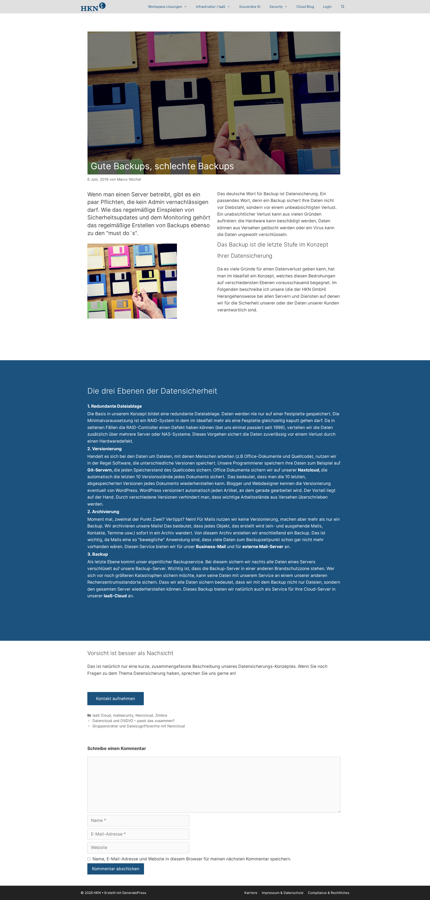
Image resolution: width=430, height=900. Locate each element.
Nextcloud (144, 715)
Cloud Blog (305, 6)
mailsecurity (123, 715)
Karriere (250, 893)
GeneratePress (134, 893)
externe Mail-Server (262, 546)
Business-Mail (211, 546)
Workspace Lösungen (165, 6)
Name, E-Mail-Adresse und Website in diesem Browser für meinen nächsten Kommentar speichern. (191, 858)
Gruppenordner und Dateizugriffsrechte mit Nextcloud (138, 726)
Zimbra (161, 715)
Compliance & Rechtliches (328, 893)
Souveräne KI (249, 6)
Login (327, 6)
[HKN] (93, 6)
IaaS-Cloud (115, 595)
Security (276, 6)
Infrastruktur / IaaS (210, 6)
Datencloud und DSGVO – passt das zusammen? (133, 720)
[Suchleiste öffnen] (342, 6)
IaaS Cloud (101, 715)
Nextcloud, (309, 470)
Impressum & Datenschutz (282, 893)
